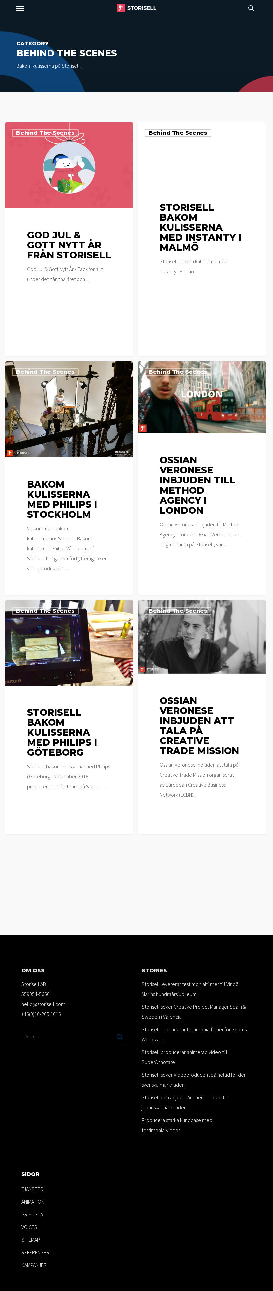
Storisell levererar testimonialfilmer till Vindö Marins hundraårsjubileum (190, 989)
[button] (20, 8)
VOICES (29, 1227)
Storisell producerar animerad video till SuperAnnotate (184, 1057)
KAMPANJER (34, 1265)
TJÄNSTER (32, 1189)
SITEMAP (30, 1239)
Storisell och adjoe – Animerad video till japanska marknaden (185, 1102)
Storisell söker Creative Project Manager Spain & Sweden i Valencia (194, 1011)
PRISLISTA (32, 1214)
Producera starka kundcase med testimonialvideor (177, 1125)
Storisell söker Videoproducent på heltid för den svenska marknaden (194, 1079)
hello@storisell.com (43, 1004)
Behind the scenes (45, 133)
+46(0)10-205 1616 (41, 1014)
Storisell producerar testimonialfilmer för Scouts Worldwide (194, 1034)
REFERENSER (35, 1252)
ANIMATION (32, 1201)
